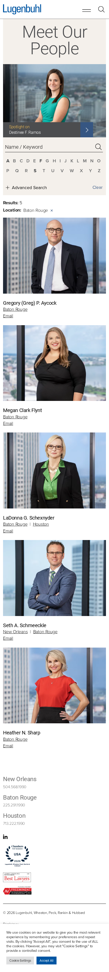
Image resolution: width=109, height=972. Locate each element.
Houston (41, 524)
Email (8, 316)
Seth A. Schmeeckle (24, 625)
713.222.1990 (14, 823)
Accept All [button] (46, 960)
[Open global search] (101, 9)
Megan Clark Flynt (22, 410)
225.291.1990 (14, 805)
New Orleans (15, 631)
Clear (98, 187)
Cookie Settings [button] (20, 960)
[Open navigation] (86, 10)
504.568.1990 (14, 786)
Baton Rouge (15, 309)
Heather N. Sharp (21, 732)
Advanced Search (29, 187)
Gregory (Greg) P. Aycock (29, 302)
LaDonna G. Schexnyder (29, 517)
